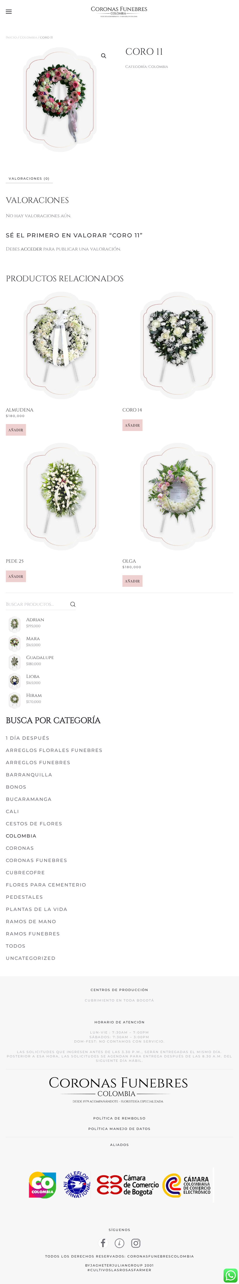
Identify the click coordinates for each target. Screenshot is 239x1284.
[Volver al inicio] (119, 11)
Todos (16, 946)
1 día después (28, 738)
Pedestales (24, 897)
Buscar (73, 604)
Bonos (16, 787)
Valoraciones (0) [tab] (29, 178)
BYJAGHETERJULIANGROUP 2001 (119, 1265)
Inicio (11, 37)
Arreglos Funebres (38, 762)
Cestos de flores (34, 823)
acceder (31, 249)
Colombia (28, 37)
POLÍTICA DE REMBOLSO (119, 1118)
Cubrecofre (25, 872)
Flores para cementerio (46, 885)
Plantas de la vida (37, 909)
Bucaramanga (29, 799)
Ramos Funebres (33, 934)
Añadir (15, 430)
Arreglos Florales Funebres (54, 750)
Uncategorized (31, 958)
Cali (12, 811)
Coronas (20, 848)
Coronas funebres (36, 860)
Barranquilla (29, 775)
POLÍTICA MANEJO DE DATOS (119, 1129)
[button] (9, 11)
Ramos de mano (31, 921)
